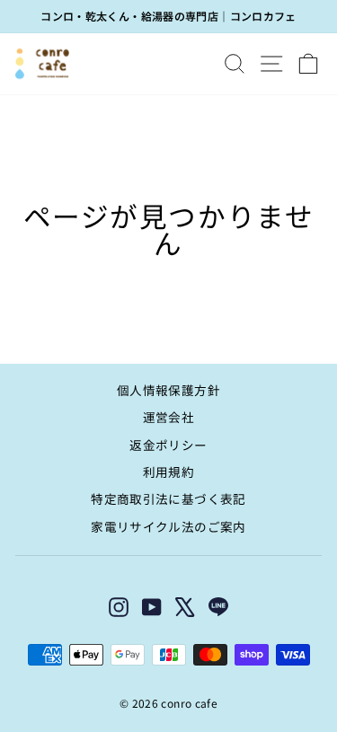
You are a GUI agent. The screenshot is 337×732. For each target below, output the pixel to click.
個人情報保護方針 (168, 390)
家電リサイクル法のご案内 (168, 526)
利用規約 (168, 472)
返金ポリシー (168, 445)
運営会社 (168, 417)
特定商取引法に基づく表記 (168, 498)
